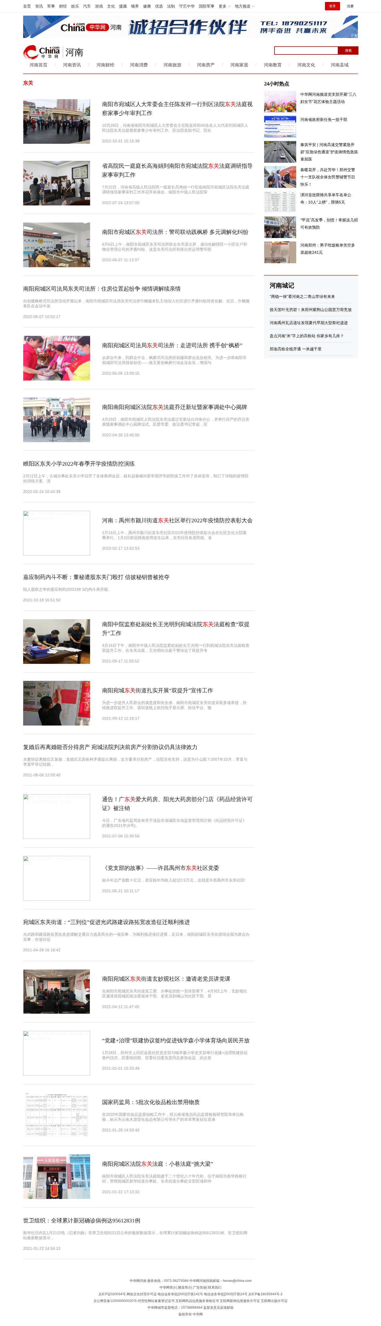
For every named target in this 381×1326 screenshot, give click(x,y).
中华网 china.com (41, 52)
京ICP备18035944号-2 (265, 1294)
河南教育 (273, 65)
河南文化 (306, 65)
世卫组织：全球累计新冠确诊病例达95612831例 (81, 1220)
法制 (171, 6)
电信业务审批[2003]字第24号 (225, 1294)
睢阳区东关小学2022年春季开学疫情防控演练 (79, 464)
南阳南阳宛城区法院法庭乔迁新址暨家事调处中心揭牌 (174, 407)
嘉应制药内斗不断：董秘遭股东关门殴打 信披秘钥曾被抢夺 (96, 577)
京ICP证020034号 (112, 1294)
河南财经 (105, 65)
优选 (159, 6)
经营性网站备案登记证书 (156, 1301)
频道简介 (184, 1287)
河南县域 (340, 65)
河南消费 (139, 65)
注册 (350, 6)
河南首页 (38, 65)
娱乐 (75, 6)
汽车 (87, 6)
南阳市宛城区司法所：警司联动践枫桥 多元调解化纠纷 (175, 232)
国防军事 (206, 6)
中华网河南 (138, 1281)
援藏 (123, 6)
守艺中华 (187, 6)
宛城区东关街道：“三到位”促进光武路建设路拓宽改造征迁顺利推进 (106, 922)
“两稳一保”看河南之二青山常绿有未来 (302, 296)
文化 (111, 6)
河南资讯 (72, 65)
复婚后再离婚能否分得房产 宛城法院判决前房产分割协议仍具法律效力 (110, 747)
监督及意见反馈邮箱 (218, 1308)
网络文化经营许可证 (142, 1294)
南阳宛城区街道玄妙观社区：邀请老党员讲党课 (166, 979)
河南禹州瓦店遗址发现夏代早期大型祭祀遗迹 (309, 322)
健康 (147, 6)
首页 (27, 6)
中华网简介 (168, 1287)
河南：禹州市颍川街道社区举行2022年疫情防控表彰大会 (177, 520)
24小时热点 (276, 84)
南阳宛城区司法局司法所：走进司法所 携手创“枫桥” (172, 345)
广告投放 (199, 1287)
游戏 (99, 6)
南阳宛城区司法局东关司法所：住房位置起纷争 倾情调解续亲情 (102, 289)
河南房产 (206, 65)
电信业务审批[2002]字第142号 (180, 1294)
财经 (63, 6)
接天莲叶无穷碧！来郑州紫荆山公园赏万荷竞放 (311, 309)
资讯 (39, 6)
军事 (51, 6)
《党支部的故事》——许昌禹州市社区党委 (160, 868)
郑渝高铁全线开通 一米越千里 (296, 349)
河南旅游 (172, 65)
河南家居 (239, 65)
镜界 (135, 6)
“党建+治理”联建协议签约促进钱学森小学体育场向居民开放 (176, 1040)
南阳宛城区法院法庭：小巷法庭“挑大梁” (157, 1164)
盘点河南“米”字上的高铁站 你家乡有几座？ (307, 336)
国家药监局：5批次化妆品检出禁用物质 (151, 1102)
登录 (332, 6)
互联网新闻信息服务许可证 (240, 1301)
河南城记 (282, 285)
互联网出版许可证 (274, 1301)
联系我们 (214, 1287)
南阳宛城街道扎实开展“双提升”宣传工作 (157, 690)
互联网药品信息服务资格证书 (197, 1301)
